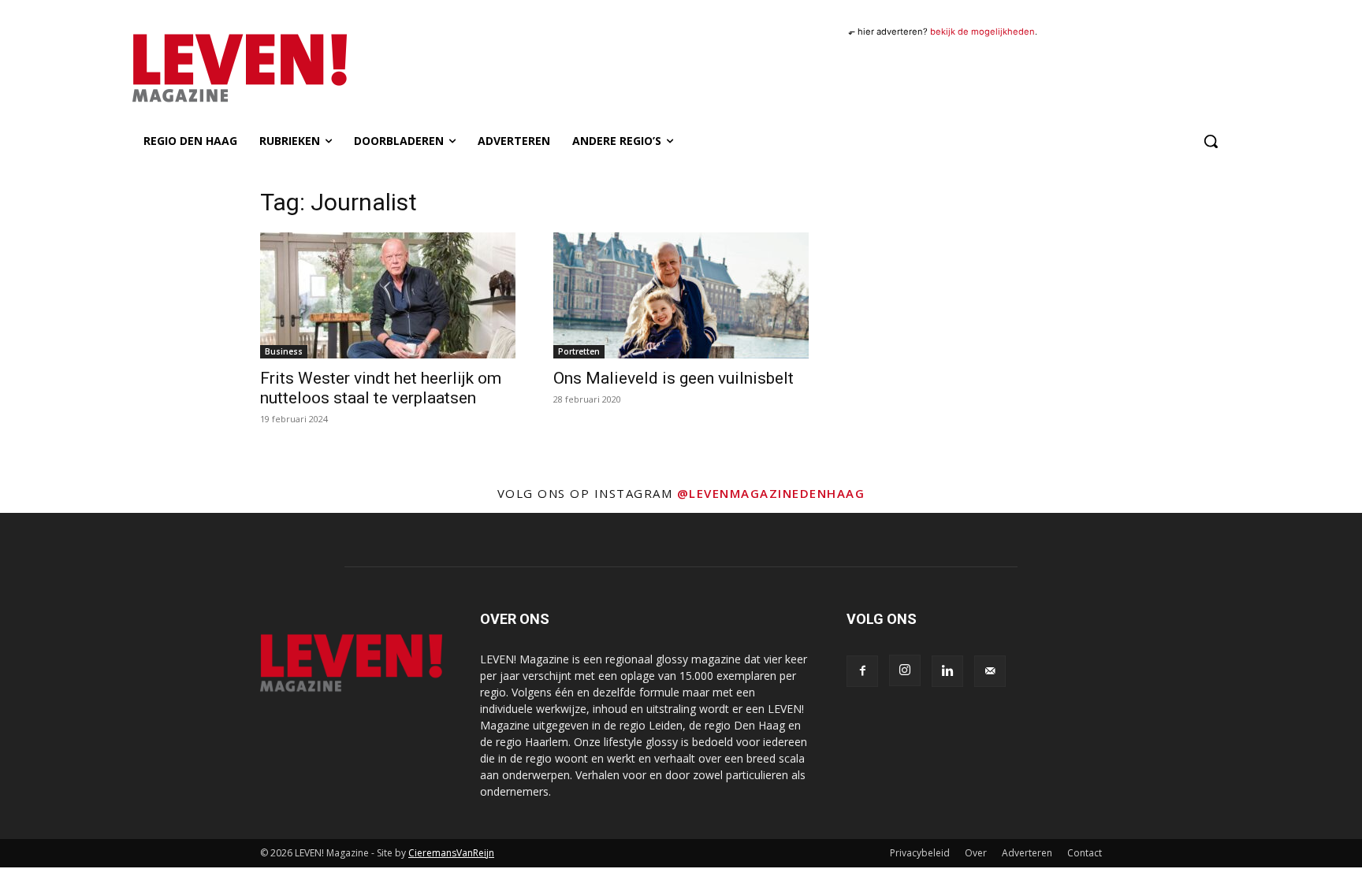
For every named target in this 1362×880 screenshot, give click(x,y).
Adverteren (1027, 853)
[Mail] (990, 671)
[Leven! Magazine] (297, 68)
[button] (1211, 141)
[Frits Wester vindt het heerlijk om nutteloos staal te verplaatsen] (387, 295)
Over (976, 853)
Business (284, 351)
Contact (1084, 853)
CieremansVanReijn (451, 853)
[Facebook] (862, 671)
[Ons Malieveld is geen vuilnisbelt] (681, 295)
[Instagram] (905, 670)
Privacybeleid (920, 853)
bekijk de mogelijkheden (982, 31)
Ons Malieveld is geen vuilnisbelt (673, 378)
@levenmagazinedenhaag (771, 493)
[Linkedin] (947, 671)
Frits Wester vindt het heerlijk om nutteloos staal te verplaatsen (380, 388)
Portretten (579, 351)
